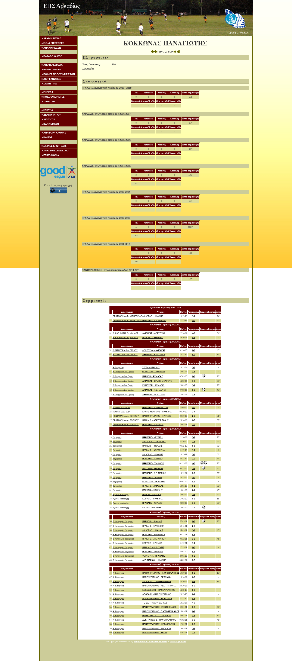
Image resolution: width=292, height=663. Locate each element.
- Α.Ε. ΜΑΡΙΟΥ (154, 320)
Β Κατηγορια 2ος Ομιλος (123, 372)
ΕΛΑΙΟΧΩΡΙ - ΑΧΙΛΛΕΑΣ (153, 385)
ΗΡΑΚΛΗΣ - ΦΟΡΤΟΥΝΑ (153, 450)
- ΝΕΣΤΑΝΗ (152, 437)
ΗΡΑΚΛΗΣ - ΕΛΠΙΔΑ (151, 494)
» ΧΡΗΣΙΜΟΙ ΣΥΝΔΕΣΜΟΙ (55, 150)
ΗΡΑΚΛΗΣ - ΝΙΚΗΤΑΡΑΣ (153, 547)
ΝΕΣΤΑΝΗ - (152, 468)
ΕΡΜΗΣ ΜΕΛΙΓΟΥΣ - (156, 412)
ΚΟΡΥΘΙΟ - (152, 499)
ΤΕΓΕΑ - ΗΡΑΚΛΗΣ (151, 367)
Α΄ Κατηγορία (118, 573)
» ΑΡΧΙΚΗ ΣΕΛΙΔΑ (51, 38)
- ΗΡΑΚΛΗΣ (152, 490)
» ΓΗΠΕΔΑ (47, 92)
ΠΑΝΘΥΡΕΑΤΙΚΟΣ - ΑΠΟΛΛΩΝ (156, 628)
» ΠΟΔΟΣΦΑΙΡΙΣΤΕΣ (53, 97)
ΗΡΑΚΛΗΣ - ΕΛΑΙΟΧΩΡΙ (153, 526)
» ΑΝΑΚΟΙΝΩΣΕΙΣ (51, 47)
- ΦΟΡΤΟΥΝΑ (153, 333)
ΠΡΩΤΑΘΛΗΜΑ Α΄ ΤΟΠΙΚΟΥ (126, 416)
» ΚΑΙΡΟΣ (46, 137)
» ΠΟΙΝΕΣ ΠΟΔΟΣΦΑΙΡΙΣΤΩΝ (58, 74)
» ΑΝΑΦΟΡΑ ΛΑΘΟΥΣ (53, 132)
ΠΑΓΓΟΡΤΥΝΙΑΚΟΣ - (160, 573)
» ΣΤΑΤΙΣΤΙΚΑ (49, 83)
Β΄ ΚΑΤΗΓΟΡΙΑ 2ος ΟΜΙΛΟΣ (125, 333)
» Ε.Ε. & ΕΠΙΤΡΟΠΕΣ (52, 43)
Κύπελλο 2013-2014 (121, 407)
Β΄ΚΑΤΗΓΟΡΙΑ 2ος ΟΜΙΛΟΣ (125, 350)
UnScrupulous (178, 641)
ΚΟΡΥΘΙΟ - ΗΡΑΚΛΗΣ (152, 543)
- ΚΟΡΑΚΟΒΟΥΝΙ (155, 407)
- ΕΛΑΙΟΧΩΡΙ (153, 355)
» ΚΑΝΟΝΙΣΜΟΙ (50, 124)
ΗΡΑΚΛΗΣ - (152, 338)
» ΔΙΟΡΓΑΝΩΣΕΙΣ (51, 79)
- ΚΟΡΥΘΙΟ (152, 459)
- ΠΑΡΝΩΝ (152, 477)
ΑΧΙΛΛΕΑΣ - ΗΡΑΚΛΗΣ (152, 316)
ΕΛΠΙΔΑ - (151, 508)
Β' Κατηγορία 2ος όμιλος (123, 521)
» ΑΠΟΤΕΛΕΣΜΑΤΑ (52, 65)
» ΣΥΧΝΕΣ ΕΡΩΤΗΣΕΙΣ (53, 146)
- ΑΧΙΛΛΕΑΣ (153, 372)
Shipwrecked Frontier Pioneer (150, 641)
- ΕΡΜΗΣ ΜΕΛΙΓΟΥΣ (157, 381)
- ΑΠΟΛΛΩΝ (153, 425)
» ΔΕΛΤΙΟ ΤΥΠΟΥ (51, 114)
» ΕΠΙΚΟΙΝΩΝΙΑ (50, 155)
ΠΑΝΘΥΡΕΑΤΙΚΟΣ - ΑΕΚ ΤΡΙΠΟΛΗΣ (159, 586)
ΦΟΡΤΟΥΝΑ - (153, 350)
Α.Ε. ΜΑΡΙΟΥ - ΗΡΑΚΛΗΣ (154, 442)
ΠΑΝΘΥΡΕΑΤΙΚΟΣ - (156, 577)
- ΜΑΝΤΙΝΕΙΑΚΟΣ (159, 607)
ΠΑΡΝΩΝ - (152, 376)
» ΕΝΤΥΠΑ (47, 110)
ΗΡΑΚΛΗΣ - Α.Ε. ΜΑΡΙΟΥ (154, 539)
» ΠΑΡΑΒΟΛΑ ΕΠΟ (51, 56)
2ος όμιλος (117, 437)
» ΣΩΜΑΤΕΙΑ (48, 101)
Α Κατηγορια (118, 367)
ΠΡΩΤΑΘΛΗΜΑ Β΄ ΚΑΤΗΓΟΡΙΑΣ (127, 316)
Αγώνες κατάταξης (121, 494)
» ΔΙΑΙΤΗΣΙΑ (48, 119)
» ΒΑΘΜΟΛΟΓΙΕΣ (51, 69)
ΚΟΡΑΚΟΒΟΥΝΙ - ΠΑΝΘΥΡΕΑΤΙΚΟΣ (158, 590)
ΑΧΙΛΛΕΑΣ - (152, 530)
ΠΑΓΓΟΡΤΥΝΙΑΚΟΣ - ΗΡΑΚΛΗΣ (156, 416)
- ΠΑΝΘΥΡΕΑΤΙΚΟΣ (156, 594)
